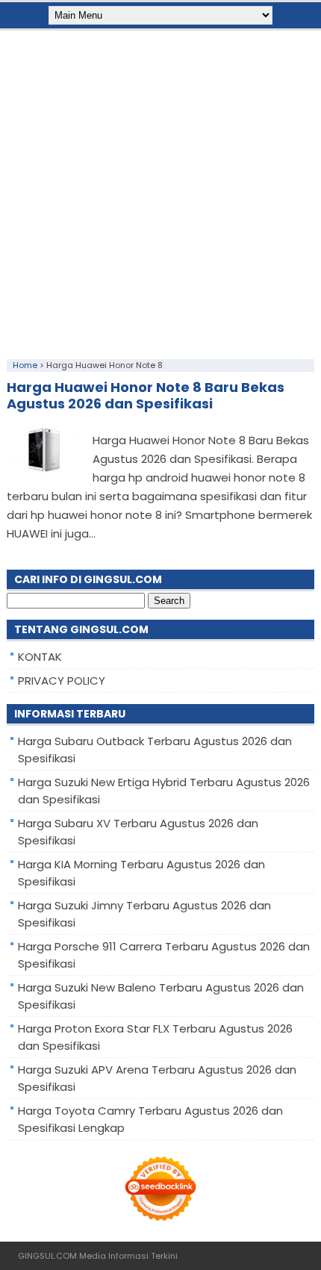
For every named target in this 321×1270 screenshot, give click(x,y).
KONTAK (40, 656)
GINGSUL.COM (47, 1256)
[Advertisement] (160, 191)
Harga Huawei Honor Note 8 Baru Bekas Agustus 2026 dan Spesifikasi (145, 395)
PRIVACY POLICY (61, 680)
